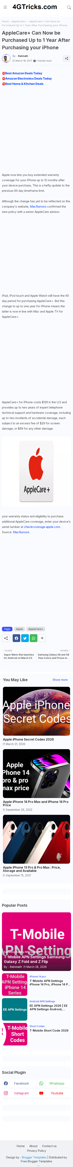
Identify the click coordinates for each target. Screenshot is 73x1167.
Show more (60, 679)
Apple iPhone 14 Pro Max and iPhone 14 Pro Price (36, 803)
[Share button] (42, 638)
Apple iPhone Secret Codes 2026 (28, 739)
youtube (57, 1093)
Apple (19, 629)
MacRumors (38, 206)
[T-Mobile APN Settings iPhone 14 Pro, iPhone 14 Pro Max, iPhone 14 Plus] (14, 984)
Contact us (49, 1146)
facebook (21, 1083)
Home (5, 21)
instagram (21, 1093)
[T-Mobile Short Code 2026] (14, 1034)
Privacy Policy (36, 1151)
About (33, 1146)
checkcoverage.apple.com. (42, 527)
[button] (69, 7)
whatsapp (56, 1083)
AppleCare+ (19, 21)
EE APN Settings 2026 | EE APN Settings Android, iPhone (49, 1007)
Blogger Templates (34, 1157)
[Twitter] (25, 638)
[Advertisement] (36, 128)
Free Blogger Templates (36, 1161)
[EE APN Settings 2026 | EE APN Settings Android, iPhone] (14, 1009)
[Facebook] (16, 638)
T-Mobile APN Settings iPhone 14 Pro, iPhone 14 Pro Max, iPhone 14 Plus (50, 982)
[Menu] (5, 7)
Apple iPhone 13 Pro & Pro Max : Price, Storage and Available (32, 869)
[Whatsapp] (33, 638)
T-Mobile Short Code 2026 (49, 1030)
